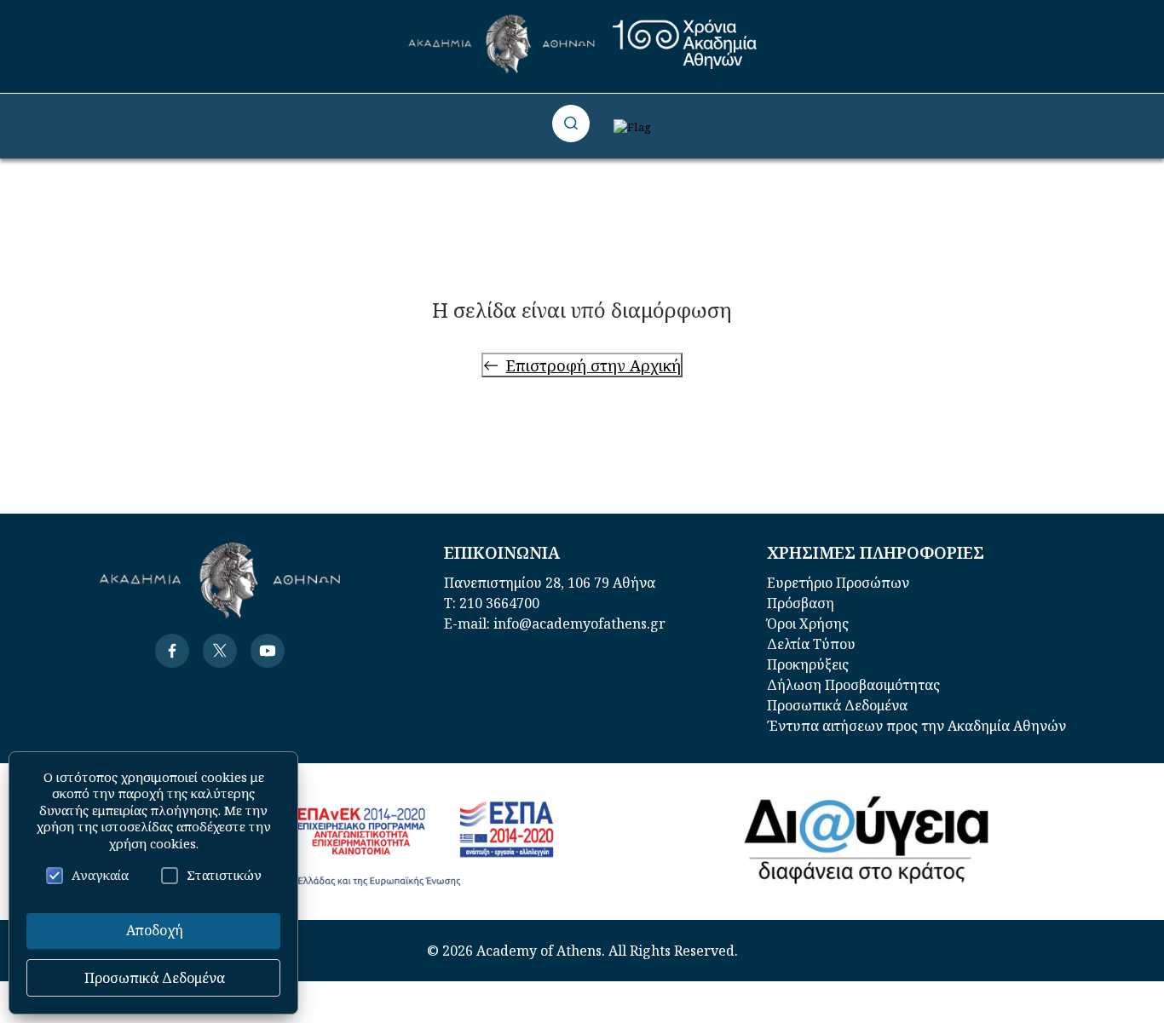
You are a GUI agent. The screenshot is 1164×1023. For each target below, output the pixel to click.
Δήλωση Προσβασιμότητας (853, 684)
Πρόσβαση (800, 603)
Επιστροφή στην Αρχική (593, 365)
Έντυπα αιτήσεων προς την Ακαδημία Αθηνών (916, 725)
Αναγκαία (100, 874)
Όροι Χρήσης (808, 623)
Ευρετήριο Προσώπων (838, 582)
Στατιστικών (224, 874)
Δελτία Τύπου (811, 644)
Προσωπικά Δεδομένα (837, 705)
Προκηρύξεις (808, 664)
